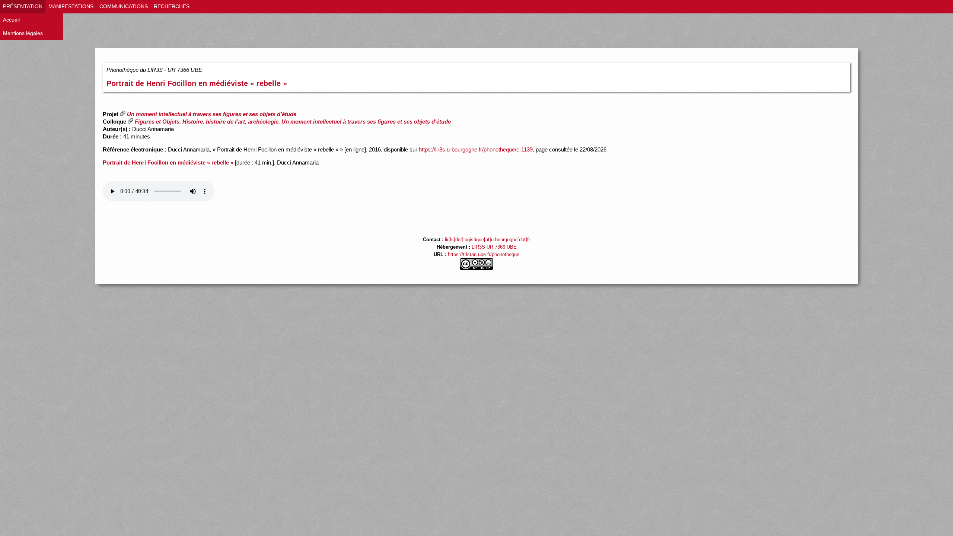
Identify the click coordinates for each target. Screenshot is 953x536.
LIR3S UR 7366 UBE (494, 247)
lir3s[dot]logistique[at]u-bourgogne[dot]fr (487, 239)
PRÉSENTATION (22, 6)
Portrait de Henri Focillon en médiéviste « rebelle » (196, 83)
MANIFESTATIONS (70, 6)
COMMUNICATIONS (123, 6)
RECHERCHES (171, 6)
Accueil (11, 20)
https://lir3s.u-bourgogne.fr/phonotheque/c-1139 (476, 149)
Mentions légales (23, 33)
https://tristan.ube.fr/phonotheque (483, 254)
